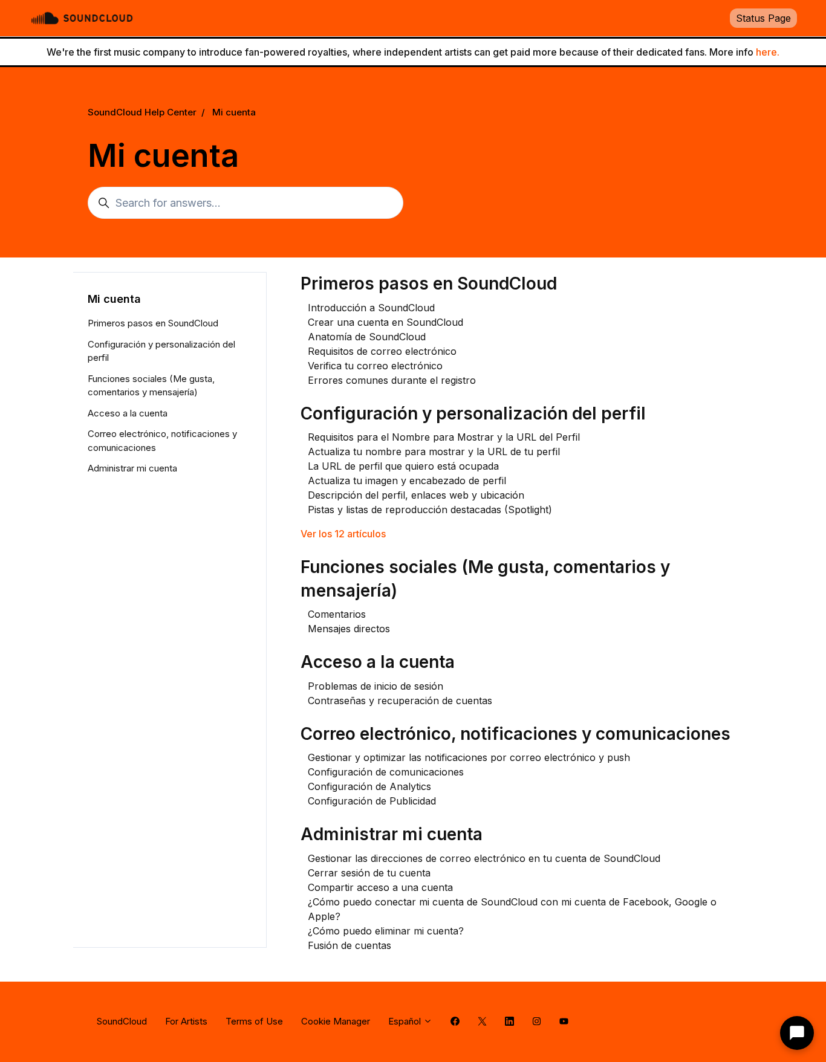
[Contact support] (797, 1033)
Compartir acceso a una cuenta (380, 887)
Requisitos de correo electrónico (382, 351)
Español (405, 1021)
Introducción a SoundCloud (371, 308)
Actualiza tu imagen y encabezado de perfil (407, 480)
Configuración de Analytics (369, 786)
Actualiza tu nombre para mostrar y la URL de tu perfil (434, 451)
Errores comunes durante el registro (392, 380)
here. (767, 52)
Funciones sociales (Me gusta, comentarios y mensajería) (151, 385)
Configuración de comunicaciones (386, 772)
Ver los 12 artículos (343, 534)
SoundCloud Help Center (142, 112)
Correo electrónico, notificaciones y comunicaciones (515, 734)
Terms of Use (254, 1021)
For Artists (186, 1021)
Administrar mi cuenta (392, 834)
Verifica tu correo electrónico (375, 366)
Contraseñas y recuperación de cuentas (400, 701)
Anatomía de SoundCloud (367, 337)
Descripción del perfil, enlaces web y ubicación (416, 495)
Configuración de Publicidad (372, 801)
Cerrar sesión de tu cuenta (369, 873)
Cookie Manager (335, 1021)
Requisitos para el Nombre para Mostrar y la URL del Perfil (444, 437)
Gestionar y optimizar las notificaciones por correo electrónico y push (469, 757)
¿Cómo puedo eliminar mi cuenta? (386, 931)
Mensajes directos (349, 629)
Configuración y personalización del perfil (473, 413)
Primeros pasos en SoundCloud (429, 283)
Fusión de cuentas (349, 945)
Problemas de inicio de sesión (375, 686)
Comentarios (337, 614)
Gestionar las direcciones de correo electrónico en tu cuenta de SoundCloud (484, 858)
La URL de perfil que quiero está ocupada (403, 466)
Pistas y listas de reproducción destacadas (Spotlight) (430, 509)
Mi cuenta (234, 112)
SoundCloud (122, 1021)
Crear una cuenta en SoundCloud (385, 322)
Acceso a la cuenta (378, 662)
